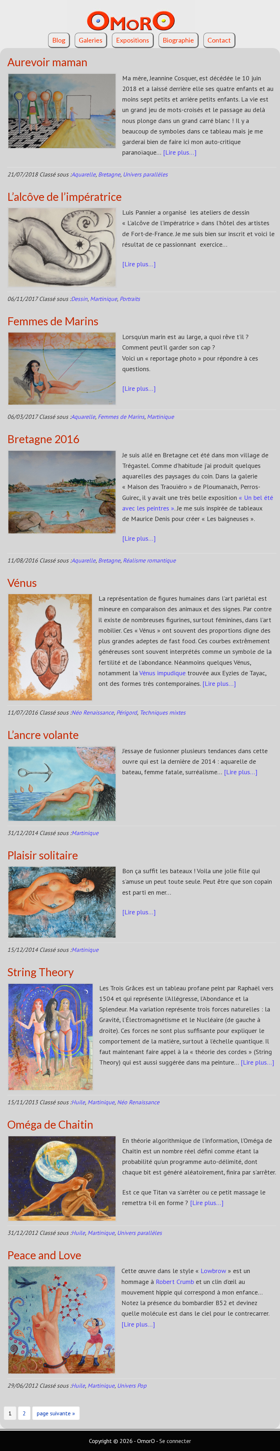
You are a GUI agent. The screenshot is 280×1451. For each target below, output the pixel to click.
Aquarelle (83, 174)
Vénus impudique (162, 673)
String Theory (40, 971)
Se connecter (175, 1440)
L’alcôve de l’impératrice (64, 196)
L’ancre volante (43, 734)
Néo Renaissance (92, 712)
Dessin (79, 298)
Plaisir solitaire (42, 855)
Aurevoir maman (47, 61)
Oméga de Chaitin (50, 1124)
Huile (78, 1102)
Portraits (130, 298)
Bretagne (109, 174)
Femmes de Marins (52, 320)
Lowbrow (213, 1271)
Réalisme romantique (149, 560)
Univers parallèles (145, 174)
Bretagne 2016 (43, 438)
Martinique (103, 298)
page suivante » (55, 1414)
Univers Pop (132, 1385)
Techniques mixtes (163, 712)
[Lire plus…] (180, 152)
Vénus (22, 582)
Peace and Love (44, 1254)
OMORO (140, 16)
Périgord (126, 712)
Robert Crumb (175, 1281)
